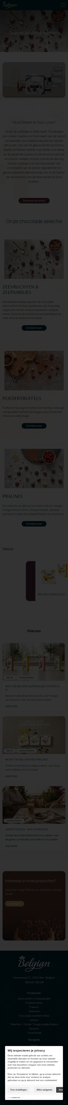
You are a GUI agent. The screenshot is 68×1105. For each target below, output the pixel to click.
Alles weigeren (44, 1089)
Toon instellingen (18, 1089)
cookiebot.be (15, 1097)
